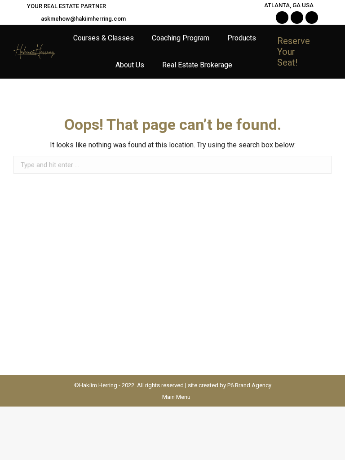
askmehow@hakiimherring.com (83, 18)
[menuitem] (103, 38)
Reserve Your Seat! (293, 51)
